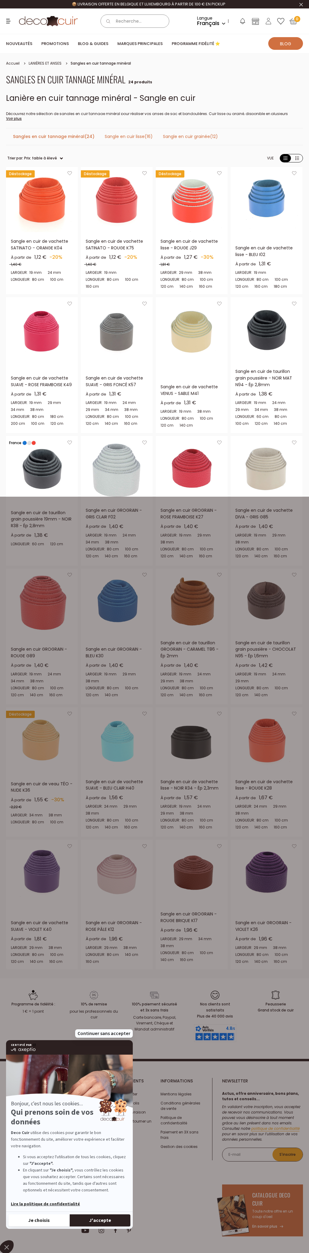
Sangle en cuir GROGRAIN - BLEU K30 (114, 652)
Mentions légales (176, 1094)
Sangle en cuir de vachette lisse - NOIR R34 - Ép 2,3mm (189, 785)
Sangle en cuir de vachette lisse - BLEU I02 (264, 251)
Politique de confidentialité (174, 1120)
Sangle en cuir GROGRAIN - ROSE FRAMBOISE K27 (189, 513)
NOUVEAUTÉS (19, 43)
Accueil (13, 63)
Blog (285, 44)
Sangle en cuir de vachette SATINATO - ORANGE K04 (39, 244)
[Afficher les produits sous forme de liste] (297, 158)
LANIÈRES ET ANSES (45, 63)
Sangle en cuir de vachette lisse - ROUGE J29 (189, 244)
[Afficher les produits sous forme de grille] (285, 158)
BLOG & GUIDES (93, 43)
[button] (242, 22)
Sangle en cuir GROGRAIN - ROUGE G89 (39, 652)
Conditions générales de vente (180, 1106)
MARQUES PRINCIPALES (140, 43)
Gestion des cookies (179, 1146)
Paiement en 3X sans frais (180, 1135)
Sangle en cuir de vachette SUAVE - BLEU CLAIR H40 (114, 785)
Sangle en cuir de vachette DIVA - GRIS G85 (264, 513)
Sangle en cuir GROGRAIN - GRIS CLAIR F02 (114, 513)
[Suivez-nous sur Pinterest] (129, 1230)
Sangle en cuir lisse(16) (129, 136)
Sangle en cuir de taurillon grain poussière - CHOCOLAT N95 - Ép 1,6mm (265, 649)
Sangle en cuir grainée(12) (190, 136)
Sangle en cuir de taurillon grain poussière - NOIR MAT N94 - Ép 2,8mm (263, 377)
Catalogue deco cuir (271, 1199)
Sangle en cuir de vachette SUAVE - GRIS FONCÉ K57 (114, 381)
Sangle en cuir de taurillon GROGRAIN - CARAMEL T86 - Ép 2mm (189, 649)
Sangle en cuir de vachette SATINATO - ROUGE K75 (114, 244)
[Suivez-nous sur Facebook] (115, 1230)
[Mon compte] (268, 21)
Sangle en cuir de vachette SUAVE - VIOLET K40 (39, 926)
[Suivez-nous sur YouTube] (85, 1230)
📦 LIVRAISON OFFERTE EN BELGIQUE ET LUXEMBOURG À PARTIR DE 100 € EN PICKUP (148, 4)
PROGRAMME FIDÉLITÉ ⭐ (196, 43)
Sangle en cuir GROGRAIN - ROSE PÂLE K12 (114, 926)
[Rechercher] (108, 21)
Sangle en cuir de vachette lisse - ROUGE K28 (264, 785)
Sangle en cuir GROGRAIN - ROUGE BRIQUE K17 (189, 917)
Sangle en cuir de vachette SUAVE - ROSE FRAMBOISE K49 (41, 381)
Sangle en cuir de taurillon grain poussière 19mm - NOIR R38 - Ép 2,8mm (41, 519)
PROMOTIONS (55, 43)
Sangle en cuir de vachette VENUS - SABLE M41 (189, 390)
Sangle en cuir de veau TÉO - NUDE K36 (41, 787)
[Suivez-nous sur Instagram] (101, 1230)
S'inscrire (287, 1154)
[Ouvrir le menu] (9, 21)
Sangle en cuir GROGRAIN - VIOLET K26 (263, 926)
